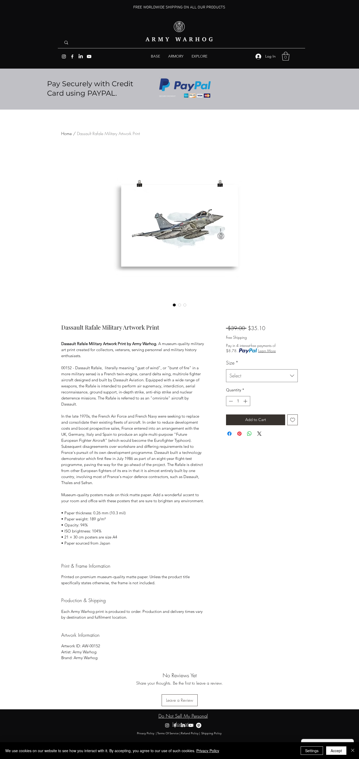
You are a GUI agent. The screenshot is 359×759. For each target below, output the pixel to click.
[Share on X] (259, 433)
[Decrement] (230, 401)
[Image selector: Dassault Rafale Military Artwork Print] (174, 304)
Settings (312, 750)
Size (232, 363)
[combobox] (262, 375)
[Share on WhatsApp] (249, 433)
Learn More (267, 350)
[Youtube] (89, 56)
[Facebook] (72, 56)
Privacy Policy (145, 733)
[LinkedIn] (80, 56)
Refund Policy (189, 733)
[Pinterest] (198, 725)
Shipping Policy (211, 733)
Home (66, 133)
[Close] (353, 750)
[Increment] (245, 401)
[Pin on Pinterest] (239, 433)
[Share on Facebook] (229, 433)
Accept (336, 750)
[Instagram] (63, 56)
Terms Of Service (168, 733)
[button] (199, 56)
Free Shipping (236, 337)
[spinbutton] (238, 401)
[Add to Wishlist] (292, 419)
